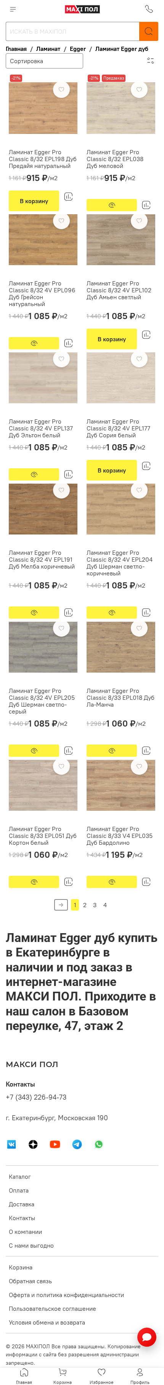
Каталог (20, 1176)
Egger (78, 48)
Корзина (20, 1267)
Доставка (21, 1204)
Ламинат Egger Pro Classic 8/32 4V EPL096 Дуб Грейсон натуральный (42, 293)
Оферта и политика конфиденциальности (66, 1295)
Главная (16, 48)
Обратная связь (30, 1281)
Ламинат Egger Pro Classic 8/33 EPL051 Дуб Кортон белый (43, 835)
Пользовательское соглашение (52, 1308)
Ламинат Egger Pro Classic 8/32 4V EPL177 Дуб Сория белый (118, 428)
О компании (25, 1231)
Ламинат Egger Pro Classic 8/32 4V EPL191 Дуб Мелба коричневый (42, 559)
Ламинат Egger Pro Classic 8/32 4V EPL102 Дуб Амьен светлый (119, 290)
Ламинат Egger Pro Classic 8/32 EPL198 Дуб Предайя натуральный (43, 158)
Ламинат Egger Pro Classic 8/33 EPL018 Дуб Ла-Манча (120, 697)
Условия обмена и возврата (47, 1322)
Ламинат (48, 48)
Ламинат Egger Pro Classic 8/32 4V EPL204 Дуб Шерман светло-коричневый (120, 563)
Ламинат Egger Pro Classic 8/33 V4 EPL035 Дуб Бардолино (120, 835)
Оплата (19, 1190)
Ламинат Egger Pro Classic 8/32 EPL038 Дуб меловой (115, 158)
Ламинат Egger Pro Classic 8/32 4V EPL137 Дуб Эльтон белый (41, 428)
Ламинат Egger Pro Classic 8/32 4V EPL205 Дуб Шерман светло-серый (42, 701)
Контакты (22, 1218)
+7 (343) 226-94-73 (36, 1097)
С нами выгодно (31, 1245)
